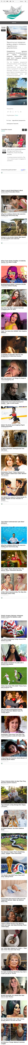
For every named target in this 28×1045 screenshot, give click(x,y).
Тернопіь (15, 123)
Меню (21, 1)
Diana (16, 115)
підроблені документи (18, 120)
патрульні (10, 123)
